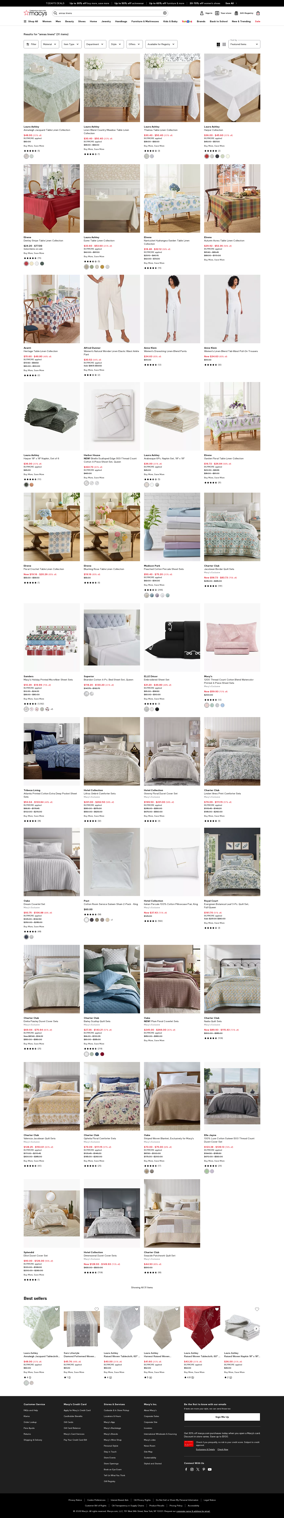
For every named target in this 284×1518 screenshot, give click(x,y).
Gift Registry (109, 1481)
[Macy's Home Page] (35, 13)
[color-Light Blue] (223, 705)
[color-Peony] (152, 709)
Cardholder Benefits (73, 1416)
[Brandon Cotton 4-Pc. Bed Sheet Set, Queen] (112, 637)
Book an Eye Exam (113, 1469)
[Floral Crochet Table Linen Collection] (52, 527)
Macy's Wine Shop (112, 1440)
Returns (27, 1434)
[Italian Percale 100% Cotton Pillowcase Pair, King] (172, 862)
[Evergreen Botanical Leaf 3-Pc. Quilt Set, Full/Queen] (232, 862)
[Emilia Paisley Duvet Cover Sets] (52, 979)
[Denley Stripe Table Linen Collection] (52, 198)
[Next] (76, 88)
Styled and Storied (153, 1463)
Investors (148, 1428)
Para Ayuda (29, 1428)
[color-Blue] (152, 156)
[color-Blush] (207, 705)
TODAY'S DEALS (55, 3)
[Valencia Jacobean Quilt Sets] (52, 1096)
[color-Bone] (107, 920)
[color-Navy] (97, 1054)
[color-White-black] (92, 694)
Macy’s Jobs (149, 1440)
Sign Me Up (222, 1416)
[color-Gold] (102, 267)
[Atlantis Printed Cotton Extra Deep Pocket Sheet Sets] (52, 751)
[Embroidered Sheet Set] (172, 637)
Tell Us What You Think (114, 1475)
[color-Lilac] (212, 1171)
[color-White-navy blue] (86, 694)
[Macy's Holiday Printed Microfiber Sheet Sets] (52, 637)
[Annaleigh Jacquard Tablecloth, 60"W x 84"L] (42, 1328)
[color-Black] (157, 709)
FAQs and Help (31, 1410)
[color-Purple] (157, 595)
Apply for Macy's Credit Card (77, 1410)
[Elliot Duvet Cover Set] (52, 1213)
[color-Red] (207, 156)
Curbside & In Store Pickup (116, 1410)
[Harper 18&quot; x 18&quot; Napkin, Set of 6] (52, 416)
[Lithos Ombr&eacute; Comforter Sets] (112, 751)
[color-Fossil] (102, 920)
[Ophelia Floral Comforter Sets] (112, 1096)
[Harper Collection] (232, 88)
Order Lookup (30, 1422)
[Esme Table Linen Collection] (112, 198)
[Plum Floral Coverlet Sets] (172, 979)
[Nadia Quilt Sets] (232, 979)
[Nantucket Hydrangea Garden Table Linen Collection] (172, 198)
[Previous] (27, 88)
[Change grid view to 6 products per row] (224, 44)
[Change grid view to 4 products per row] (218, 45)
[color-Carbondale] (37, 709)
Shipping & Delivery (33, 1440)
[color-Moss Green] (92, 267)
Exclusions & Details (205, 1449)
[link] (52, 142)
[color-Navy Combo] (26, 937)
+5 (52, 709)
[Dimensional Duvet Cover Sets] (112, 1213)
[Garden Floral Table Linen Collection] (232, 416)
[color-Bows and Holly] (32, 709)
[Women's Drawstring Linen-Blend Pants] (172, 309)
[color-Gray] (92, 483)
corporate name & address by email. (193, 1511)
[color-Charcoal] (92, 920)
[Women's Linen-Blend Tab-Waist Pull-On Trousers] (232, 309)
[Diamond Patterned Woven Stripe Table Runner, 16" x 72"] (82, 1328)
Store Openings (111, 1463)
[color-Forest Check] (47, 709)
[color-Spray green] (97, 920)
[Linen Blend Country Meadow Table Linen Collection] (112, 88)
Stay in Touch (110, 1452)
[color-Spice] (32, 485)
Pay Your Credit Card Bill (75, 1440)
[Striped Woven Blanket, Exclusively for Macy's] (172, 1096)
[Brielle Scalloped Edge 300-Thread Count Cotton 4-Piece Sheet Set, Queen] (112, 416)
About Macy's (150, 1410)
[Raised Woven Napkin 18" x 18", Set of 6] (242, 1328)
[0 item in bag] (258, 13)
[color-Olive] (217, 156)
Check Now (222, 1449)
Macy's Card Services (74, 1434)
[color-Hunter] (42, 264)
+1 (112, 920)
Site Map (148, 1452)
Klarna (27, 1416)
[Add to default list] (57, 1309)
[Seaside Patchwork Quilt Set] (172, 1213)
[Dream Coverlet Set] (52, 862)
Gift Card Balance (72, 1428)
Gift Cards (68, 1422)
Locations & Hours (112, 1416)
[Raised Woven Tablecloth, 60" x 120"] (202, 1328)
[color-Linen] (86, 483)
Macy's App (109, 1422)
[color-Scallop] (147, 709)
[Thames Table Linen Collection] (172, 88)
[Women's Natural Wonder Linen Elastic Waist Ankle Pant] (112, 309)
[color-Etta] (42, 709)
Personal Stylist (111, 1446)
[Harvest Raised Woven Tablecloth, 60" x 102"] (162, 1328)
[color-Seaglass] (212, 705)
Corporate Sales (151, 1416)
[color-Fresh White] (32, 937)
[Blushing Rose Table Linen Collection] (112, 527)
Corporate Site (150, 1422)
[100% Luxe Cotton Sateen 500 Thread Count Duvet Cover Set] (232, 1096)
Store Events (110, 1458)
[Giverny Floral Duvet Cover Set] (172, 751)
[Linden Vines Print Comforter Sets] (232, 751)
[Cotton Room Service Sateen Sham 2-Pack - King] (112, 862)
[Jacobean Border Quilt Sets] (232, 527)
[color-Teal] (152, 595)
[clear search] (165, 13)
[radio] (26, 156)
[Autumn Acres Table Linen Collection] (232, 198)
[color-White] (228, 156)
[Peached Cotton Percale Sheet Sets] (172, 527)
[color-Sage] (32, 156)
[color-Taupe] (26, 156)
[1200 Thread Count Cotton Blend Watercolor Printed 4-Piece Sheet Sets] (232, 637)
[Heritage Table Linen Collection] (52, 309)
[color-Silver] (157, 485)
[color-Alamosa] (26, 709)
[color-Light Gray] (217, 705)
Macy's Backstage (112, 1428)
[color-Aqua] (168, 595)
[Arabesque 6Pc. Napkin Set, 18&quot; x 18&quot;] (172, 416)
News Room (149, 1446)
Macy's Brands (111, 1434)
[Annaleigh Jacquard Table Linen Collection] (52, 88)
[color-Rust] (147, 1171)
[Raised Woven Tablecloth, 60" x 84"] (122, 1328)
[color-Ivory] (32, 264)
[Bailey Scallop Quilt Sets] (112, 979)
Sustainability (150, 1458)
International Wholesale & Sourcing (160, 1434)
